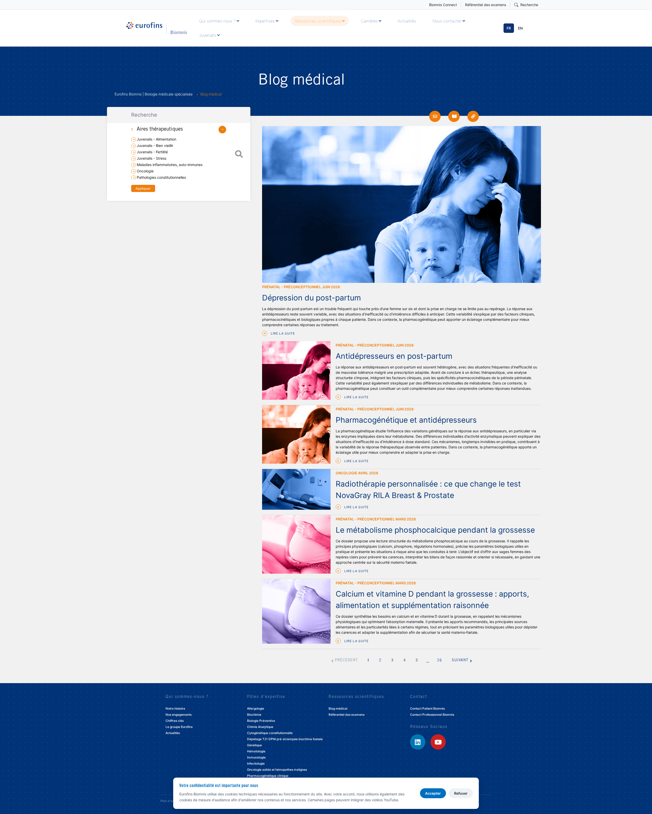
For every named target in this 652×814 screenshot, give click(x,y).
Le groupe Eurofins (179, 727)
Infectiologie (256, 763)
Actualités (407, 20)
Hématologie (256, 751)
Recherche (529, 5)
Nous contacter (446, 20)
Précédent (346, 660)
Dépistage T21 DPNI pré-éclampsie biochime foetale (285, 739)
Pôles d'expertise (266, 697)
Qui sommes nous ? (217, 20)
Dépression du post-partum (311, 297)
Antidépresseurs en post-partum (394, 356)
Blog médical (338, 708)
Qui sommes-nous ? (187, 697)
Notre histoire (175, 708)
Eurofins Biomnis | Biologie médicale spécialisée (154, 94)
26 (439, 661)
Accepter (433, 793)
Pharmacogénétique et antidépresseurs (406, 419)
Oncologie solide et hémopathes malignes (277, 769)
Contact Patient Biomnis (427, 708)
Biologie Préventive (261, 721)
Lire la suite (282, 333)
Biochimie (254, 714)
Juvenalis (207, 35)
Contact (418, 697)
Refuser (461, 793)
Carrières (369, 20)
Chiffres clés (175, 721)
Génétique (254, 745)
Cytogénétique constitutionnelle (270, 733)
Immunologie (256, 757)
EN (520, 28)
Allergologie (255, 708)
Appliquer (143, 188)
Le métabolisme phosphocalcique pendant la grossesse (435, 529)
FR (509, 28)
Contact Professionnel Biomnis (432, 714)
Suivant (460, 660)
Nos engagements (179, 714)
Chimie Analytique (260, 727)
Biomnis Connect (443, 5)
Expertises (265, 20)
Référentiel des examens (485, 5)
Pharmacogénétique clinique (267, 776)
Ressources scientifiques (318, 20)
